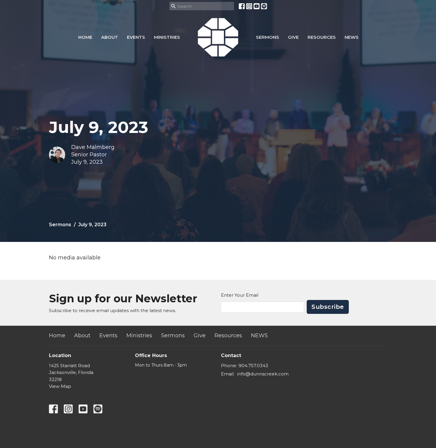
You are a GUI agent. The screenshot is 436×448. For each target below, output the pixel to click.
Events (136, 37)
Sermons (267, 37)
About (109, 37)
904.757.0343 (253, 365)
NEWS (352, 37)
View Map (60, 386)
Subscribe (327, 306)
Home (85, 37)
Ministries (167, 37)
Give (293, 37)
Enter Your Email (239, 295)
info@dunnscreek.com (263, 374)
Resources (322, 37)
